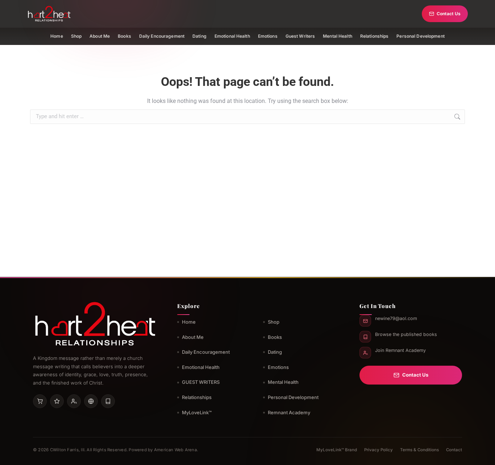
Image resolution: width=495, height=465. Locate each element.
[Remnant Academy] (74, 401)
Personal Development (420, 36)
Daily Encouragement (161, 36)
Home (56, 36)
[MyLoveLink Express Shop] (108, 401)
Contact (454, 449)
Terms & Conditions (419, 449)
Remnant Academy (289, 412)
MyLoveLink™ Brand (336, 449)
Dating (199, 36)
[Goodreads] (57, 401)
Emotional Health (232, 36)
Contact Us (449, 13)
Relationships (374, 36)
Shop (76, 36)
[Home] (49, 13)
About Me (100, 36)
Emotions (268, 36)
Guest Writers (300, 36)
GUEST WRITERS (201, 382)
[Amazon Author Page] (40, 401)
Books (124, 36)
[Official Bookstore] (91, 401)
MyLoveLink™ (197, 412)
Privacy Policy (378, 449)
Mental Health (337, 36)
